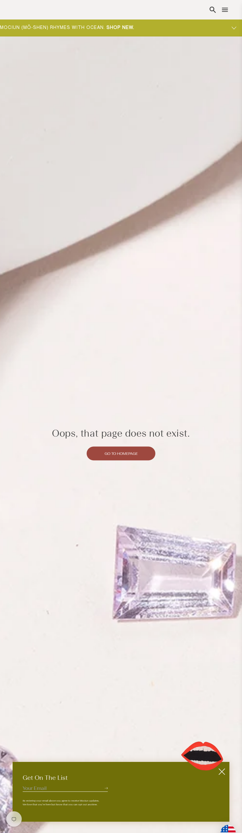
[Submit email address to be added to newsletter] (106, 788)
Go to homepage (121, 453)
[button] (213, 9)
